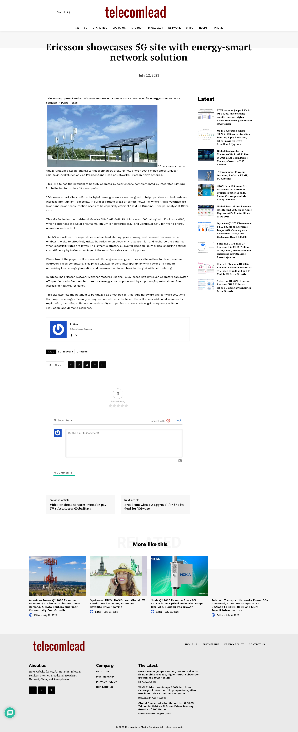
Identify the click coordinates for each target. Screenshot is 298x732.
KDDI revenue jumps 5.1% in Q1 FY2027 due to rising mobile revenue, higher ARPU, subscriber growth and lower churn (234, 117)
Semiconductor (147, 714)
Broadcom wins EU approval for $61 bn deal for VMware (154, 506)
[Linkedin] (79, 364)
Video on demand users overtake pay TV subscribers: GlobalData (78, 506)
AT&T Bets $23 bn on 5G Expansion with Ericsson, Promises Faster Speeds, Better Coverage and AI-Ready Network (231, 192)
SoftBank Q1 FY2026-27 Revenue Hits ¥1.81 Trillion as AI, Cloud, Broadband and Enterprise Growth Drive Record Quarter (234, 250)
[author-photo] (31, 615)
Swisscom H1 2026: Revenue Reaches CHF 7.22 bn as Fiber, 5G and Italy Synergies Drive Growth (234, 286)
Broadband (144, 698)
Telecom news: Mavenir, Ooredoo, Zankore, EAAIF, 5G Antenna (232, 175)
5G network (65, 351)
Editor (74, 324)
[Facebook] (71, 334)
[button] (64, 12)
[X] (76, 334)
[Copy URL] (71, 364)
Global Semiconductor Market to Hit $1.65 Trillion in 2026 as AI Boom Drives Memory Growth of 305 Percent (233, 157)
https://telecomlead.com (81, 329)
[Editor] (58, 329)
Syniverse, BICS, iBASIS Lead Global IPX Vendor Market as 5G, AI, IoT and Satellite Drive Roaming (117, 603)
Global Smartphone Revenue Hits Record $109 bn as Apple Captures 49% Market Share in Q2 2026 (234, 211)
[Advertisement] (225, 319)
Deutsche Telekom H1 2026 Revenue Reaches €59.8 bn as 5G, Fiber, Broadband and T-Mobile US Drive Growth (234, 269)
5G (139, 682)
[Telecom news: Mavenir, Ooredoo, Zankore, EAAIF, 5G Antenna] (206, 175)
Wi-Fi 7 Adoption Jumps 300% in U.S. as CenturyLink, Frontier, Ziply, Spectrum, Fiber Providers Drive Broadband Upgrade (234, 137)
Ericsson (82, 351)
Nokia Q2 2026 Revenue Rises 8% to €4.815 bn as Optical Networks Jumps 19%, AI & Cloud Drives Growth (177, 603)
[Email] (102, 364)
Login (178, 420)
